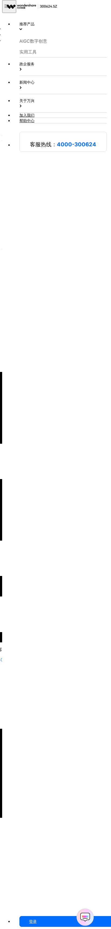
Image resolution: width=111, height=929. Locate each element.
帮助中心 (26, 120)
